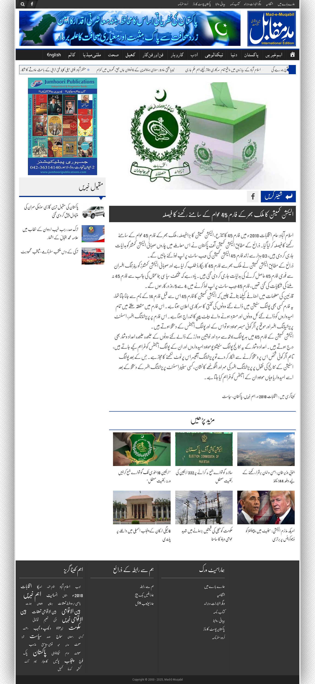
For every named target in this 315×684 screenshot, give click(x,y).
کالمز (35, 661)
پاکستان (251, 55)
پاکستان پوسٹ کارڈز (202, 4)
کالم (71, 55)
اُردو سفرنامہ (183, 4)
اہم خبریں (274, 55)
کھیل (130, 55)
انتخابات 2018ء (267, 396)
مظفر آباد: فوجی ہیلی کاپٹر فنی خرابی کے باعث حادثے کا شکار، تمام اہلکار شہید (60, 69)
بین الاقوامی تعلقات (44, 611)
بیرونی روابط (220, 4)
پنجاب (69, 661)
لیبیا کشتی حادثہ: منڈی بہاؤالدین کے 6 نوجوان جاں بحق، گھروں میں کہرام (150, 69)
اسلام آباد (65, 586)
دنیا (233, 55)
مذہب (32, 644)
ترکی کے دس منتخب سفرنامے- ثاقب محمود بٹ (49, 252)
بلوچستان (40, 604)
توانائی (36, 620)
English (54, 55)
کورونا (69, 669)
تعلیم (46, 620)
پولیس (56, 661)
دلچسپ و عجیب (42, 628)
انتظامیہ (269, 4)
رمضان (71, 637)
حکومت (74, 627)
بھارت (29, 603)
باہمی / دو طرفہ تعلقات (69, 603)
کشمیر (79, 669)
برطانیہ (50, 603)
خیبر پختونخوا (59, 628)
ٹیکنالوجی (214, 55)
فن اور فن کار (153, 55)
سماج (59, 636)
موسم (67, 653)
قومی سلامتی (47, 644)
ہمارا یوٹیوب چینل (144, 603)
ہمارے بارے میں (286, 4)
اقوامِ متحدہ (51, 587)
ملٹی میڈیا (92, 55)
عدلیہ (67, 645)
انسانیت (51, 595)
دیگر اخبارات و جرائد (252, 4)
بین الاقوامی (71, 611)
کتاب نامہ (234, 4)
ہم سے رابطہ (147, 586)
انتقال (64, 596)
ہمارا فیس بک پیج (144, 595)
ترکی (55, 620)
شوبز (23, 637)
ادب (194, 55)
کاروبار (177, 55)
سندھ (49, 636)
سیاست (227, 396)
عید (59, 645)
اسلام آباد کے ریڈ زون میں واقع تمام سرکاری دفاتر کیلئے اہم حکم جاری (237, 69)
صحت (113, 55)
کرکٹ (26, 661)
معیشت (77, 653)
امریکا (39, 586)
